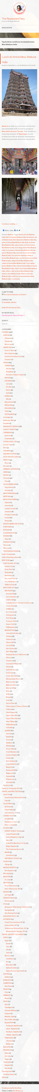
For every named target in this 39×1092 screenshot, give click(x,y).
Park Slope (10, 623)
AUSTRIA (6, 979)
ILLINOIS (6, 866)
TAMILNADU (9, 1043)
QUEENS (8, 736)
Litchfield (8, 824)
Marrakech (10, 970)
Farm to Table (9, 355)
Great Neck (9, 574)
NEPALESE (8, 410)
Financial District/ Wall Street (16, 660)
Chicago (7, 870)
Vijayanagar (22, 139)
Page (6, 806)
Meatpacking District (13, 684)
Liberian (7, 346)
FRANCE (6, 994)
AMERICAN (7, 352)
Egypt (7, 946)
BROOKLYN (9, 596)
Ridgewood (10, 778)
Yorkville (9, 733)
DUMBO (9, 614)
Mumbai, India (9, 1022)
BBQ (7, 404)
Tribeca (8, 714)
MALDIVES (7, 1052)
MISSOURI (7, 882)
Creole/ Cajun (8, 450)
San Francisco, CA (11, 818)
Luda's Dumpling (7, 559)
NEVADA (6, 897)
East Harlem (10, 654)
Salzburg (8, 982)
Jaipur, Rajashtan (12, 1034)
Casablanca (10, 964)
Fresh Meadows (11, 757)
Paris (6, 997)
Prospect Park (11, 626)
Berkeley (8, 812)
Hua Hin (7, 1073)
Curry (8, 389)
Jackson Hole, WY (11, 930)
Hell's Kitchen (11, 675)
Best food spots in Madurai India (16, 242)
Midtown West (11, 690)
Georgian (6, 471)
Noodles (9, 392)
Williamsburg (10, 632)
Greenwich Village (12, 669)
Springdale (8, 915)
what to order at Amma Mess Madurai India (19, 276)
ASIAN (5, 368)
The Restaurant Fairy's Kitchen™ (13, 320)
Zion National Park (11, 918)
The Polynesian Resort (14, 854)
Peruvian (8, 495)
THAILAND (7, 1067)
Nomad (8, 702)
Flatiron (9, 663)
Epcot (8, 845)
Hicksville (8, 578)
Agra (6, 1009)
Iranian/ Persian (10, 514)
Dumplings (9, 377)
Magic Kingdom (11, 851)
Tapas (7, 544)
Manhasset (8, 581)
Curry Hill (9, 651)
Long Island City (11, 769)
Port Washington (10, 587)
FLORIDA (6, 833)
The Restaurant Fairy (13, 18)
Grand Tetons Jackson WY (14, 927)
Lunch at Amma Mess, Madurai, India (17, 61)
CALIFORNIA (7, 809)
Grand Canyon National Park (14, 803)
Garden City (9, 571)
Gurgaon (8, 1019)
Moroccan (8, 349)
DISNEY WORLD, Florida (13, 836)
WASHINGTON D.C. (10, 921)
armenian (8, 511)
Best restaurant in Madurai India (23, 245)
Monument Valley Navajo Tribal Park (17, 912)
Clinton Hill (10, 647)
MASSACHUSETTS (9, 873)
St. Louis (7, 885)
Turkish (7, 523)
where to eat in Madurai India (11, 279)
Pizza (6, 486)
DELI (5, 453)
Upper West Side (12, 724)
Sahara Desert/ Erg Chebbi (15, 976)
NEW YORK (6, 565)
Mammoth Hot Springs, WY (15, 936)
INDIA (5, 1006)
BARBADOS (7, 985)
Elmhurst (9, 748)
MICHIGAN (7, 879)
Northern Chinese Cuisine (15, 380)
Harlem (8, 672)
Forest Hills (10, 754)
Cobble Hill (10, 605)
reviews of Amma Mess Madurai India (13, 268)
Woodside (9, 787)
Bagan (7, 1058)
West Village (10, 727)
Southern (8, 365)
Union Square (10, 717)
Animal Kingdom (11, 839)
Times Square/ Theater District (17, 711)
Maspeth (9, 772)
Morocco (8, 961)
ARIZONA (6, 800)
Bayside (8, 742)
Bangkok (8, 1070)
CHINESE (8, 371)
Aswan (8, 949)
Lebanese (8, 517)
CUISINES (5, 337)
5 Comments (16, 284)
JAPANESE (8, 386)
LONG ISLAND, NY (9, 568)
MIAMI (7, 857)
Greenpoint (10, 620)
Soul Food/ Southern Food (13, 362)
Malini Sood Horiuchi (28, 70)
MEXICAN (6, 501)
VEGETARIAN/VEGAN (10, 556)
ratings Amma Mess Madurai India (22, 266)
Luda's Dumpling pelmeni (10, 562)
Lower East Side (11, 681)
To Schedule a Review (9, 307)
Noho (8, 696)
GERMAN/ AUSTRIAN (10, 474)
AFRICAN (6, 340)
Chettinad (9, 1046)
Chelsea (9, 641)
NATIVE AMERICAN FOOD (12, 529)
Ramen (8, 395)
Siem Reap (8, 991)
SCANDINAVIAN (9, 538)
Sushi (8, 398)
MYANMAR (7, 1055)
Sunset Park (10, 629)
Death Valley (9, 815)
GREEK (5, 477)
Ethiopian (8, 343)
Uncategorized (7, 1076)
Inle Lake (8, 1061)
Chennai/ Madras (10, 1016)
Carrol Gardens (11, 602)
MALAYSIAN (9, 407)
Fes (7, 967)
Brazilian (6, 428)
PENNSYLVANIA (9, 903)
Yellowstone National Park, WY (15, 933)
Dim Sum (9, 374)
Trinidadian (8, 444)
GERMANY (7, 1000)
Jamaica (8, 763)
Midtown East (11, 687)
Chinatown (9, 644)
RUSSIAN (6, 535)
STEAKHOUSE (8, 547)
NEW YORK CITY (9, 593)
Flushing (9, 751)
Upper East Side (11, 720)
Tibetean (6, 553)
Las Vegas (8, 900)
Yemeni (7, 526)
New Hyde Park (10, 584)
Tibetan (6, 550)
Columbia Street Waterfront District (18, 608)
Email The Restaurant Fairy (11, 313)
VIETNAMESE (9, 419)
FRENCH (6, 465)
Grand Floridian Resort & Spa (16, 848)
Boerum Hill (10, 599)
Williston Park (10, 590)
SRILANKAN (9, 413)
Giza (7, 955)
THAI (6, 416)
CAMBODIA (7, 988)
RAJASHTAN (9, 1028)
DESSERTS (7, 456)
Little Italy (9, 678)
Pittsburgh (8, 906)
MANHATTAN (10, 635)
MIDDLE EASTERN (9, 505)
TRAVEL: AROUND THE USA (11, 797)
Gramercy (9, 666)
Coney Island (10, 611)
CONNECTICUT (8, 821)
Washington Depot (11, 827)
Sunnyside (9, 781)
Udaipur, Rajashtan (12, 1040)
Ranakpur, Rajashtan (13, 1037)
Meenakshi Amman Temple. (13, 136)
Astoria (8, 739)
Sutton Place (10, 708)
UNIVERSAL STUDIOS (12, 863)
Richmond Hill (10, 775)
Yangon (7, 1064)
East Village (10, 657)
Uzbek (4, 1082)
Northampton (9, 876)
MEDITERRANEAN (9, 498)
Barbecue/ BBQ (8, 425)
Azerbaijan (7, 422)
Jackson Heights (11, 760)
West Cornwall (10, 830)
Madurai (5, 131)
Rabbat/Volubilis (11, 973)
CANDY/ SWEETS (9, 435)
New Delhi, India (10, 1025)
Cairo (8, 952)
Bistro (7, 468)
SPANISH (6, 541)
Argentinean (9, 492)
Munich (7, 1003)
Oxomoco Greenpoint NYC (11, 793)
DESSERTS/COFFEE (10, 459)
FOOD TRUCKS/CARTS (11, 462)
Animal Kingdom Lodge (14, 842)
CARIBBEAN (7, 438)
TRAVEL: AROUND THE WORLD (13, 939)
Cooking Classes (9, 1079)
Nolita (8, 699)
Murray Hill (10, 693)
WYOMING (7, 924)
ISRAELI (6, 480)
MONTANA (7, 888)
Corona (8, 745)
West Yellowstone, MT (12, 894)
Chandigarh (9, 1013)
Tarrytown (7, 790)
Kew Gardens (10, 766)
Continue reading (9, 229)
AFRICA (6, 943)
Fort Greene (10, 617)
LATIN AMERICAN (9, 489)
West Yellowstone (11, 891)
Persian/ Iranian (10, 520)
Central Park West (12, 638)
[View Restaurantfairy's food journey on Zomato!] (14, 300)
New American (10, 359)
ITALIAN (6, 483)
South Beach (10, 860)
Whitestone (10, 784)
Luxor (8, 958)
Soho (8, 705)
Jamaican (8, 441)
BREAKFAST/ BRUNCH (11, 432)
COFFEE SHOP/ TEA (10, 447)
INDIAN (7, 383)
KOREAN (8, 401)
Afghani (7, 508)
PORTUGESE (7, 532)
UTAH (5, 909)
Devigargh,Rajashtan (13, 1031)
